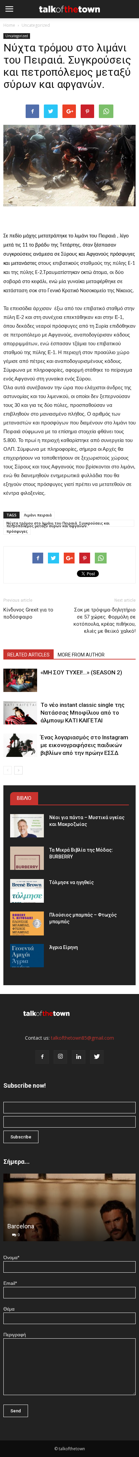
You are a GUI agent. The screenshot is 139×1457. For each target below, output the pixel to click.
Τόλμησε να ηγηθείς (71, 882)
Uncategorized (36, 25)
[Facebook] (42, 1057)
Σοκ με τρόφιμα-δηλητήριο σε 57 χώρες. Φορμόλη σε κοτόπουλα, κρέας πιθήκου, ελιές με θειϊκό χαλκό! (105, 620)
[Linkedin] (78, 1057)
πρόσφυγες (17, 531)
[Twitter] (97, 1057)
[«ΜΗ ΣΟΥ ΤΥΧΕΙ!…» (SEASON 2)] (20, 680)
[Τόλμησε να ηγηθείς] (27, 890)
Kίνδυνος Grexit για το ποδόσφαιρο (28, 613)
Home (9, 25)
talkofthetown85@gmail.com (82, 1038)
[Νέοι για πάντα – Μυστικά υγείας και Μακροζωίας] (27, 825)
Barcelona (20, 1226)
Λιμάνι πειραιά (38, 514)
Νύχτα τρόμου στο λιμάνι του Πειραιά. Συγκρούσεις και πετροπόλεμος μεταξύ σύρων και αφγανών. (58, 524)
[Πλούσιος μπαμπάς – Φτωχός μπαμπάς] (27, 923)
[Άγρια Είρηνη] (27, 955)
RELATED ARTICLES (28, 654)
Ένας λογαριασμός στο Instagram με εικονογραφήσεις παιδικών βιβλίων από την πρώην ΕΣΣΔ (84, 745)
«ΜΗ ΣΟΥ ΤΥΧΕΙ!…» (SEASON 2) (81, 672)
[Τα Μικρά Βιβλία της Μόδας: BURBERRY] (27, 858)
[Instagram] (60, 1057)
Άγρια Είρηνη (63, 947)
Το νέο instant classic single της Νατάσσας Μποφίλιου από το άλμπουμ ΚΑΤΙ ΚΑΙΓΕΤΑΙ (82, 712)
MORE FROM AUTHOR (81, 654)
